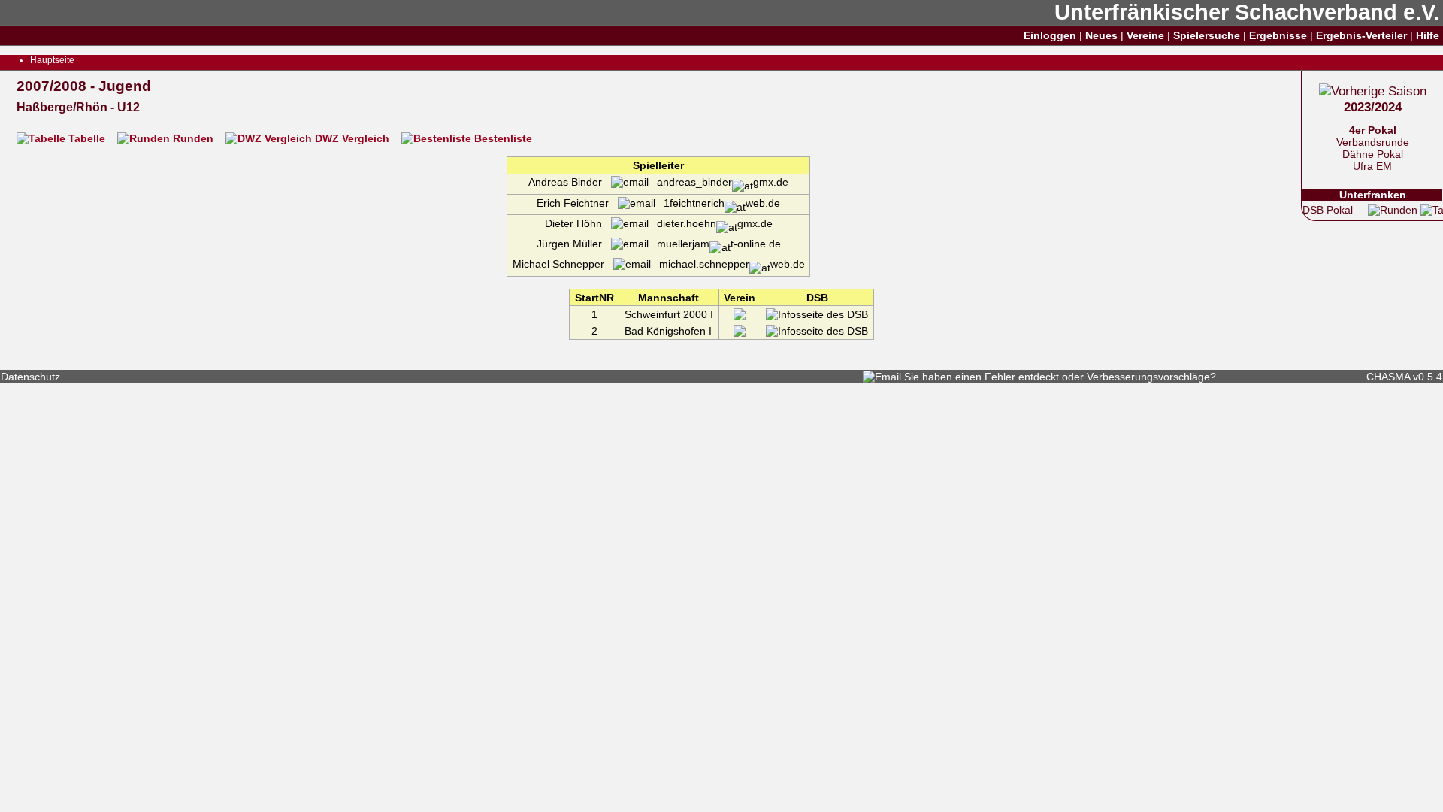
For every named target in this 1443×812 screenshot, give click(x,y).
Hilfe (1427, 35)
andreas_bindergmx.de (718, 182)
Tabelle (86, 138)
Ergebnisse (1278, 35)
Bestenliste (501, 138)
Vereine (1145, 35)
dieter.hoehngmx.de (711, 223)
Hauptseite (52, 60)
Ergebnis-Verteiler (1361, 35)
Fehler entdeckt (1022, 377)
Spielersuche (1206, 35)
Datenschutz (30, 377)
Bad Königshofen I (668, 331)
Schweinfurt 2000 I (669, 314)
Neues (1101, 35)
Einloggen (1050, 35)
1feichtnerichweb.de (717, 203)
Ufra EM (1372, 166)
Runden (193, 138)
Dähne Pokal (1372, 154)
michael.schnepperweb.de (728, 264)
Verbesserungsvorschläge (1148, 377)
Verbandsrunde (1372, 142)
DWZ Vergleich (352, 138)
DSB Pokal (1327, 210)
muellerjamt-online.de (715, 244)
